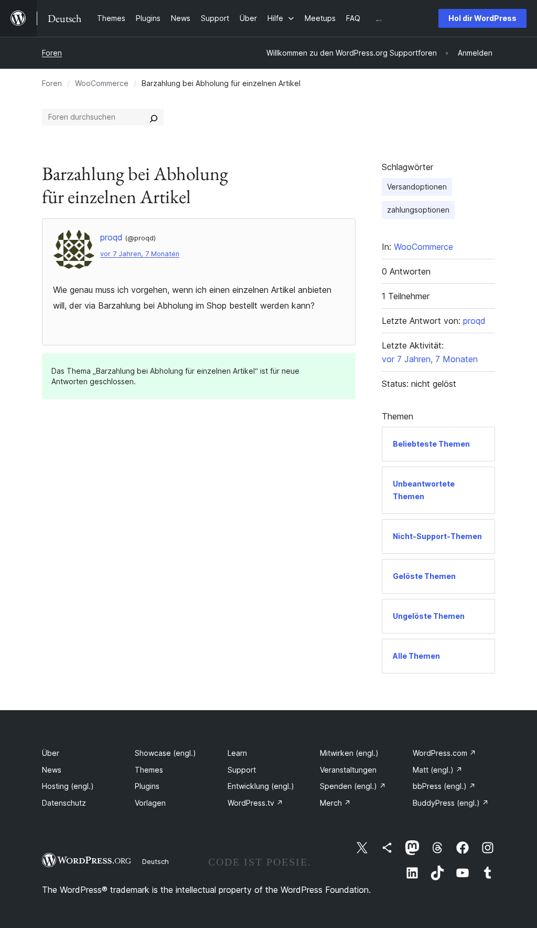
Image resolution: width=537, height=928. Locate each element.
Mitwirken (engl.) (349, 752)
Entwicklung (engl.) (261, 786)
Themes (149, 769)
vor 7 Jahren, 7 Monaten (139, 254)
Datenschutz (64, 802)
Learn (237, 752)
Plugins (147, 786)
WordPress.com (444, 752)
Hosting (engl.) (68, 786)
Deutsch (155, 861)
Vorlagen (150, 802)
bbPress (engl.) (444, 786)
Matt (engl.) (438, 769)
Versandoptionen (417, 186)
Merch (335, 802)
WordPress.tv (255, 802)
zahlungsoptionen (418, 209)
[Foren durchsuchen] (154, 117)
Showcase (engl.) (165, 752)
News (51, 769)
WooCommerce (101, 83)
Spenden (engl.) (353, 786)
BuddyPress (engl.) (451, 802)
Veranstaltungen (348, 769)
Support (242, 769)
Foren (52, 52)
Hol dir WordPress (482, 18)
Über (50, 752)
